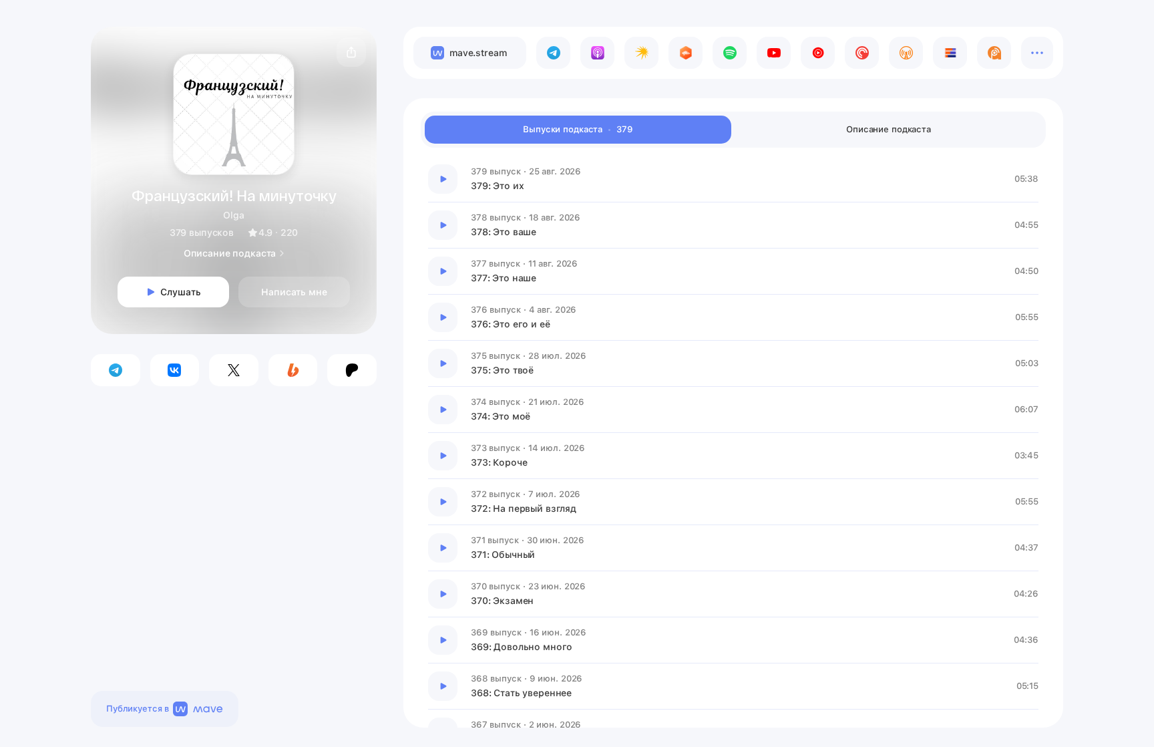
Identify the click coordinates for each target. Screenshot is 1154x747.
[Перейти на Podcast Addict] (994, 53)
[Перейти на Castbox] (685, 53)
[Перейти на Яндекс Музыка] (641, 53)
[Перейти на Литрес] (950, 53)
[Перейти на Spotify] (730, 53)
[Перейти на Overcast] (906, 53)
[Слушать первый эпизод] (442, 179)
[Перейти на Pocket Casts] (862, 53)
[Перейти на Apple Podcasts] (597, 53)
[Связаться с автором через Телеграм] (115, 370)
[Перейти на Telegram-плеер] (553, 53)
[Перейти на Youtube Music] (818, 53)
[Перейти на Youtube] (774, 53)
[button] (351, 52)
